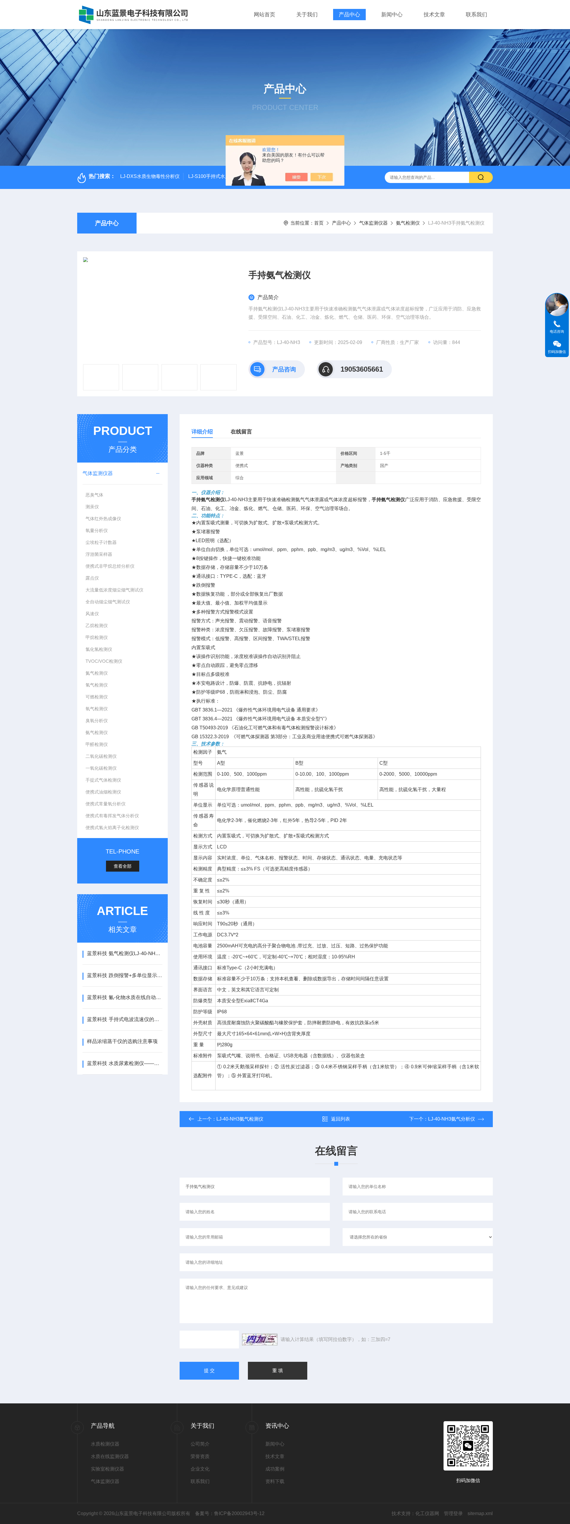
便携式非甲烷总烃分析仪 (110, 566)
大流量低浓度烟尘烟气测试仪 (114, 589)
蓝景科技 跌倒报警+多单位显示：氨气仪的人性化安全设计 (124, 975)
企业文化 (200, 1468)
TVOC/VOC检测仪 (104, 661)
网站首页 (264, 15)
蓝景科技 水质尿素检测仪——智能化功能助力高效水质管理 (124, 1063)
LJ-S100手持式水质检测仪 (216, 176)
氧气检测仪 (97, 708)
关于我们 (307, 15)
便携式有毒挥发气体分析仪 (112, 815)
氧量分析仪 (97, 530)
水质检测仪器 (105, 1443)
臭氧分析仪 (97, 720)
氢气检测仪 (97, 684)
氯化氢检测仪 (99, 649)
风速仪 (92, 613)
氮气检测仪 (97, 673)
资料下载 (274, 1481)
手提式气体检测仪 (103, 779)
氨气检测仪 (408, 222)
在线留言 (241, 432)
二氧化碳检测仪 (101, 756)
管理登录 (453, 1513)
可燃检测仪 (97, 696)
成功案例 (274, 1468)
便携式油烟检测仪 (103, 791)
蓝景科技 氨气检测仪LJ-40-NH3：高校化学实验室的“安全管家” (124, 953)
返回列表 (340, 1118)
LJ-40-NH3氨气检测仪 (239, 1118)
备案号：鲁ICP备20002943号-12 (230, 1513)
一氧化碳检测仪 (101, 768)
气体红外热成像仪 (103, 518)
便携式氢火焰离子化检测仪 (112, 827)
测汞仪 (92, 506)
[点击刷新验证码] (260, 1339)
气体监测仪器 (373, 222)
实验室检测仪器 (107, 1468)
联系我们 (476, 15)
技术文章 (434, 15)
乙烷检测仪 (97, 625)
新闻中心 (392, 15)
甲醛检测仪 (97, 744)
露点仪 (92, 577)
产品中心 (349, 15)
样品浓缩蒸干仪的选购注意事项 (122, 1041)
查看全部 (123, 866)
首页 (319, 222)
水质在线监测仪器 (110, 1456)
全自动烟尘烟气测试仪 (108, 601)
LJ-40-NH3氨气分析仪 (451, 1118)
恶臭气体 (94, 494)
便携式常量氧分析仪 (106, 803)
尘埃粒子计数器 (101, 542)
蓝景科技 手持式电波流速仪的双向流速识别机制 (124, 1019)
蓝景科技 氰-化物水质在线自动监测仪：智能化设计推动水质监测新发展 (124, 997)
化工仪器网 (427, 1513)
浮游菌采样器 (99, 554)
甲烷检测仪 (97, 637)
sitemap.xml (480, 1513)
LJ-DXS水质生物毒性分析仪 (150, 176)
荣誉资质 (200, 1456)
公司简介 (200, 1443)
